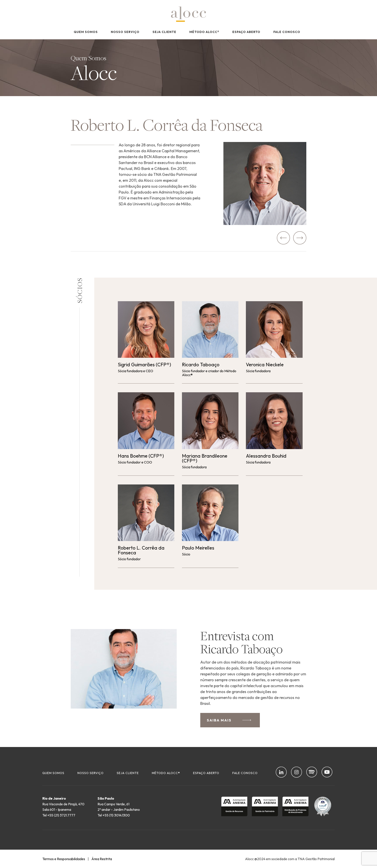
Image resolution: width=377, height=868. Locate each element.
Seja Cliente (164, 32)
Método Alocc (204, 32)
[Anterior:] (283, 237)
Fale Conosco (286, 32)
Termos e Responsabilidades (63, 859)
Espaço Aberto (246, 32)
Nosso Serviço (125, 32)
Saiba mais (219, 720)
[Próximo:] (299, 237)
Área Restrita (101, 859)
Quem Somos (86, 32)
